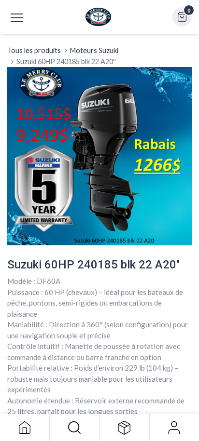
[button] (74, 427)
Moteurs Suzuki (94, 50)
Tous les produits (34, 50)
